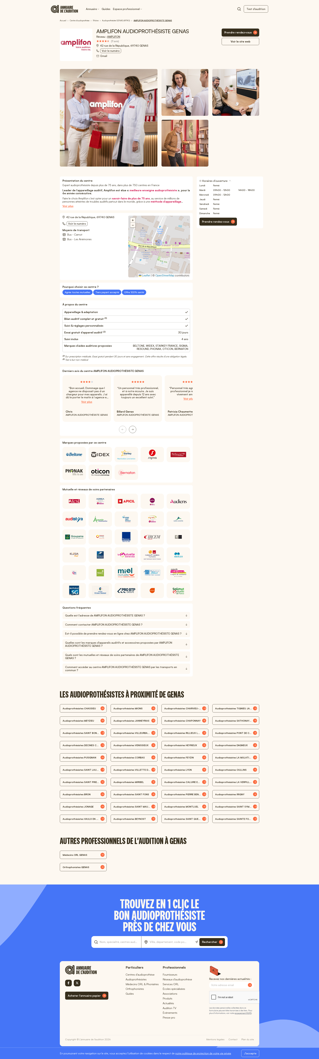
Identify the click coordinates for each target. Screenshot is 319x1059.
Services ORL (171, 984)
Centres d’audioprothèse (140, 974)
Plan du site (247, 1039)
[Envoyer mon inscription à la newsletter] (250, 985)
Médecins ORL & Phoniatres (142, 984)
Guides (106, 9)
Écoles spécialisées (174, 988)
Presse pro (169, 1017)
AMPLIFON (113, 36)
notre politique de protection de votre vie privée (203, 1053)
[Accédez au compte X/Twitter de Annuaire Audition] (77, 983)
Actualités (168, 1003)
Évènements (170, 1012)
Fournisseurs (170, 974)
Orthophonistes (135, 988)
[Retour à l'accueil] (86, 969)
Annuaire (91, 9)
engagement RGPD (243, 1013)
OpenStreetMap (164, 275)
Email (104, 56)
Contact (232, 1039)
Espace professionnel (126, 9)
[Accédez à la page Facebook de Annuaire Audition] (68, 983)
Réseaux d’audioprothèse (177, 979)
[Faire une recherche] (239, 9)
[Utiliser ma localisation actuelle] (196, 942)
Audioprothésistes (136, 979)
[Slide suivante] (132, 429)
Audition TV (169, 1008)
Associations (170, 993)
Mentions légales (215, 1039)
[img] (107, 41)
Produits (167, 998)
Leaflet (145, 275)
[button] (159, 243)
